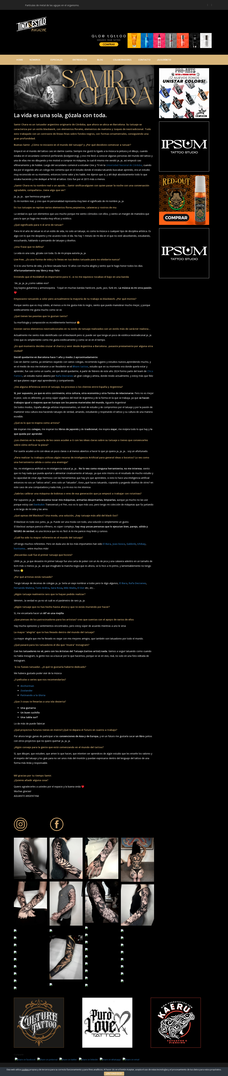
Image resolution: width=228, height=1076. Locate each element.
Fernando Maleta (24, 587)
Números (35, 59)
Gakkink (131, 543)
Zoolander (27, 690)
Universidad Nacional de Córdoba (124, 165)
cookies (25, 1069)
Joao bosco (118, 543)
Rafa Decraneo (137, 583)
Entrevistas (80, 59)
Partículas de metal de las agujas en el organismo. (52, 5)
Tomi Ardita (42, 587)
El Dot (80, 587)
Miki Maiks (70, 587)
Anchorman (27, 685)
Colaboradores (122, 59)
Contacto (144, 59)
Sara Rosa (56, 587)
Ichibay (141, 543)
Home (19, 59)
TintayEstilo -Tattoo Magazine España (92, 24)
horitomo (19, 548)
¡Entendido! (114, 1073)
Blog (100, 59)
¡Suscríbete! (164, 59)
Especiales (56, 59)
